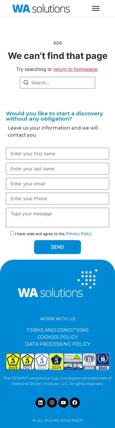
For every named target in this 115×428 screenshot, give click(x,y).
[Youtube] (63, 403)
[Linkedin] (40, 403)
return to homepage (75, 69)
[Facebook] (75, 403)
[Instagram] (52, 403)
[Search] (26, 83)
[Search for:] (57, 83)
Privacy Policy (79, 233)
